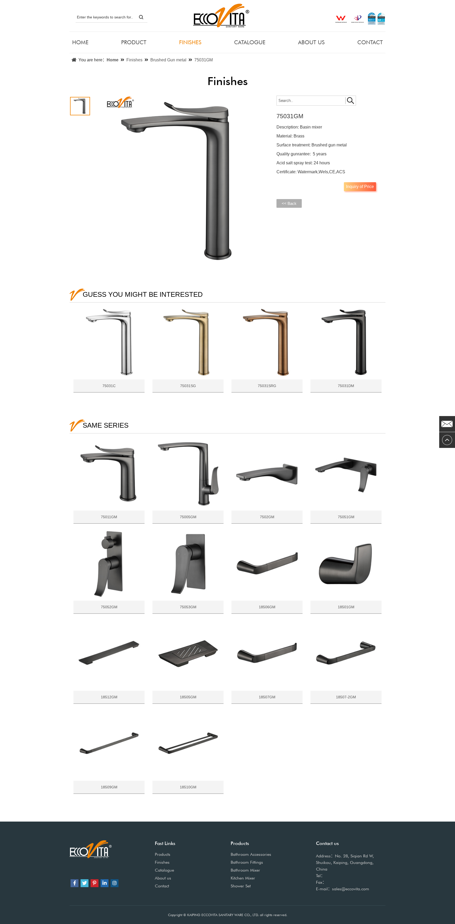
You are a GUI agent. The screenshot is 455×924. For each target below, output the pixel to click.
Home (112, 60)
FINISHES (190, 42)
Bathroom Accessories (251, 854)
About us (163, 878)
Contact (162, 885)
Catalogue (164, 870)
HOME (80, 42)
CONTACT (370, 42)
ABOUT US (311, 42)
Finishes (134, 60)
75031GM (203, 60)
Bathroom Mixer (245, 870)
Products (162, 854)
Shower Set (241, 885)
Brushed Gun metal (168, 60)
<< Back (289, 203)
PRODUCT (133, 42)
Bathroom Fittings (247, 862)
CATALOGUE (249, 42)
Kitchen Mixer (243, 878)
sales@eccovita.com (350, 888)
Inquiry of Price (360, 186)
